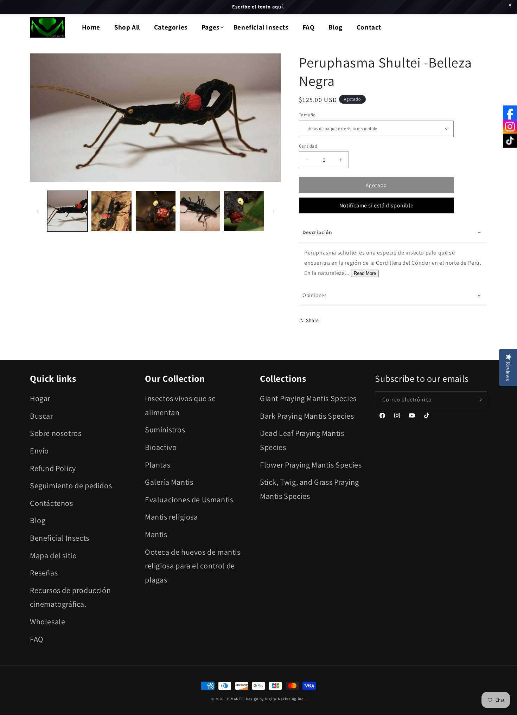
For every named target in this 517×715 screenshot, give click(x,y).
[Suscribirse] (479, 400)
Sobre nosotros (55, 433)
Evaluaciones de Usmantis (189, 499)
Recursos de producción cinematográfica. (70, 597)
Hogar (40, 398)
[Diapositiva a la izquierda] (37, 211)
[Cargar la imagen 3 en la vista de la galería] (155, 211)
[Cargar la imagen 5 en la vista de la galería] (244, 211)
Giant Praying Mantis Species (308, 398)
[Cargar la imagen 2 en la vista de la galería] (111, 211)
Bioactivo (161, 447)
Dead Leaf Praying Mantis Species (302, 440)
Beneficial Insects (59, 538)
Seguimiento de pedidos (71, 485)
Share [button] (312, 320)
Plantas (157, 465)
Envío (39, 451)
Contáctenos (51, 503)
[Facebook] (510, 112)
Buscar (41, 416)
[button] (210, 27)
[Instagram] (510, 127)
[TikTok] (510, 141)
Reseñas (44, 573)
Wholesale (47, 621)
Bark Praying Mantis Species (307, 416)
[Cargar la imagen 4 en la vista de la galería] (199, 211)
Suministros (165, 429)
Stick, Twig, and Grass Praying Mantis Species (309, 489)
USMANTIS (235, 698)
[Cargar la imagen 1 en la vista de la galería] (67, 211)
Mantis (156, 534)
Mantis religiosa (171, 517)
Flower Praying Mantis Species (311, 465)
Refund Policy (53, 468)
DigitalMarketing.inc (285, 698)
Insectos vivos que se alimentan (180, 405)
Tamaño (307, 115)
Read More (365, 273)
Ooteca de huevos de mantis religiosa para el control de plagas (193, 566)
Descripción (317, 232)
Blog (37, 520)
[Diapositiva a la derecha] (273, 211)
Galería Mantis (169, 482)
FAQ (37, 639)
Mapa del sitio (53, 555)
